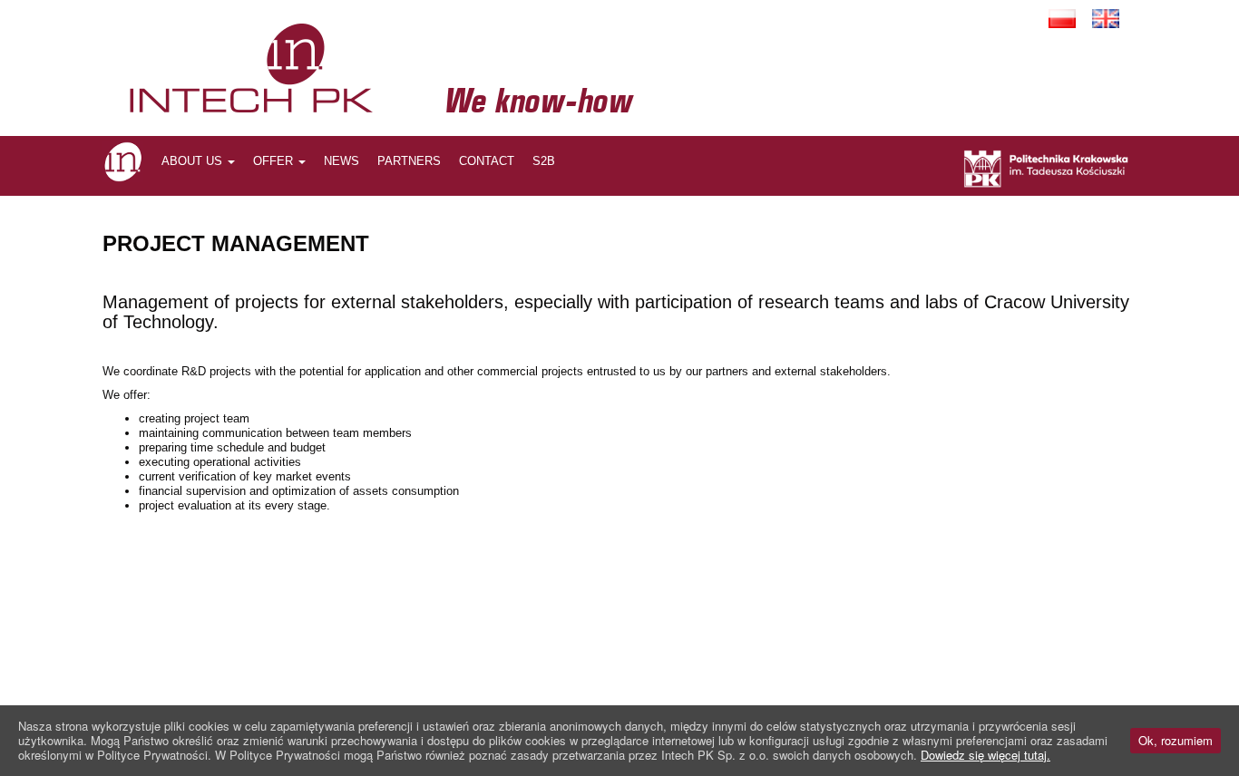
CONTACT (486, 161)
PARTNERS (409, 161)
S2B (543, 161)
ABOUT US (193, 161)
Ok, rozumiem (1175, 740)
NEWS (341, 161)
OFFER (275, 161)
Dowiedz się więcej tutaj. (985, 754)
